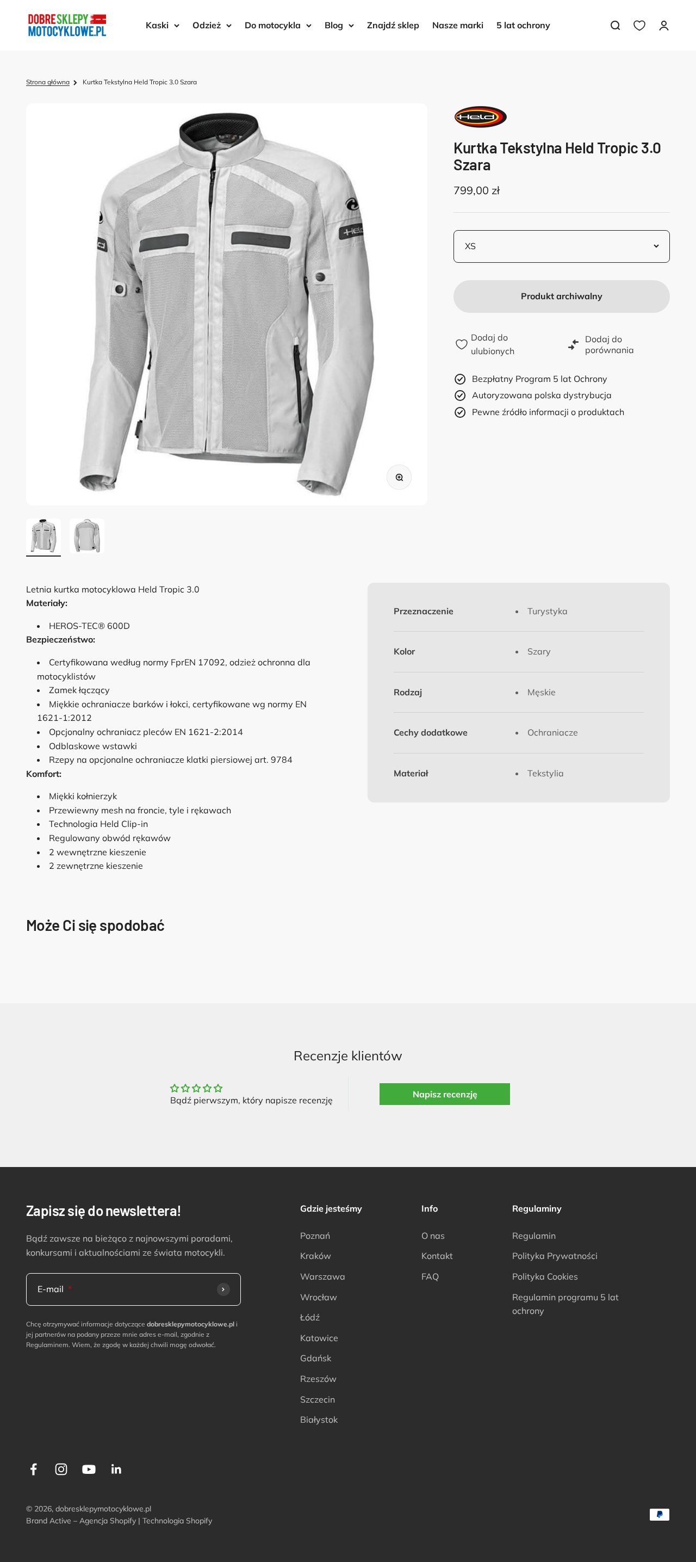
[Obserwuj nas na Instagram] (61, 1469)
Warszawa (322, 1276)
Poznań (315, 1235)
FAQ (430, 1276)
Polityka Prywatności (555, 1255)
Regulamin (534, 1235)
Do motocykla (273, 25)
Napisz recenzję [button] (445, 1094)
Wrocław (318, 1297)
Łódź (310, 1317)
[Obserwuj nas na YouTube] (89, 1469)
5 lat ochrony (523, 25)
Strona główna (48, 82)
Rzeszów (318, 1378)
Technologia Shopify (177, 1521)
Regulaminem (47, 1345)
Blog (334, 25)
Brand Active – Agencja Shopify (81, 1521)
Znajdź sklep (393, 25)
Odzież (206, 25)
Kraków (315, 1255)
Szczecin (317, 1399)
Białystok (319, 1419)
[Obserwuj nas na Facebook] (33, 1469)
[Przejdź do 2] (87, 537)
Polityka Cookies (545, 1276)
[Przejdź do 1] (43, 537)
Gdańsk (315, 1358)
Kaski (157, 25)
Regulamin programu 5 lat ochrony (565, 1304)
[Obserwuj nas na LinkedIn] (116, 1469)
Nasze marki (457, 25)
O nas (433, 1235)
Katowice (319, 1337)
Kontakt (437, 1255)
